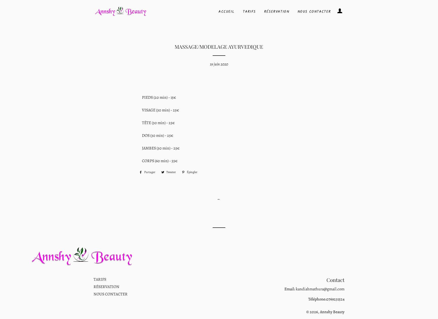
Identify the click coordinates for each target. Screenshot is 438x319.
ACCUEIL (226, 11)
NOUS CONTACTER (314, 11)
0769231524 (335, 299)
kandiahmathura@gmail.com (319, 289)
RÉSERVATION (276, 11)
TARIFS (249, 11)
